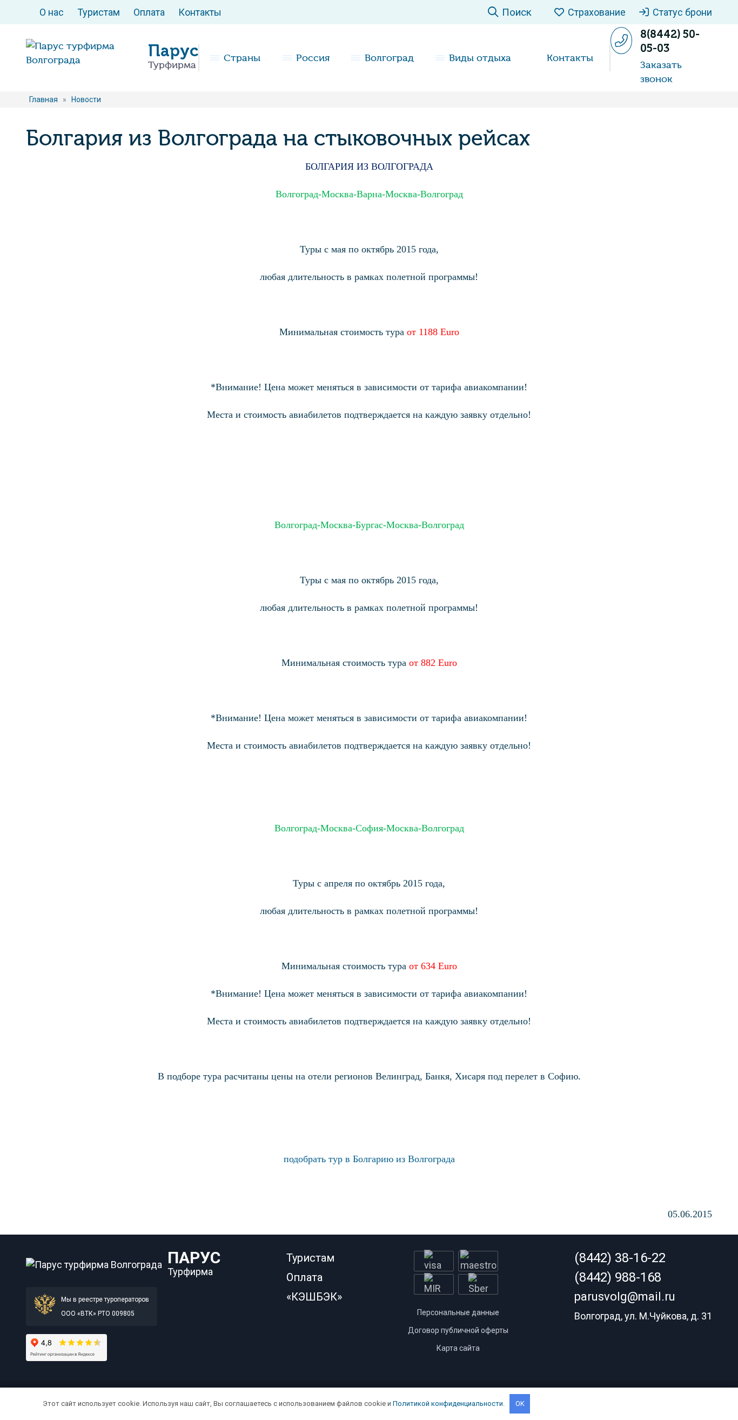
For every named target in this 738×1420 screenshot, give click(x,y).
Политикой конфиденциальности (448, 1403)
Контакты (200, 12)
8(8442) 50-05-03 (670, 41)
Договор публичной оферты (458, 1330)
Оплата (149, 12)
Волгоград (389, 58)
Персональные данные (458, 1312)
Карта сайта (458, 1348)
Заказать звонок (661, 72)
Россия (313, 58)
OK (520, 1403)
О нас (51, 12)
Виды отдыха (480, 58)
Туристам (98, 12)
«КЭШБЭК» (314, 1296)
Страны (242, 58)
